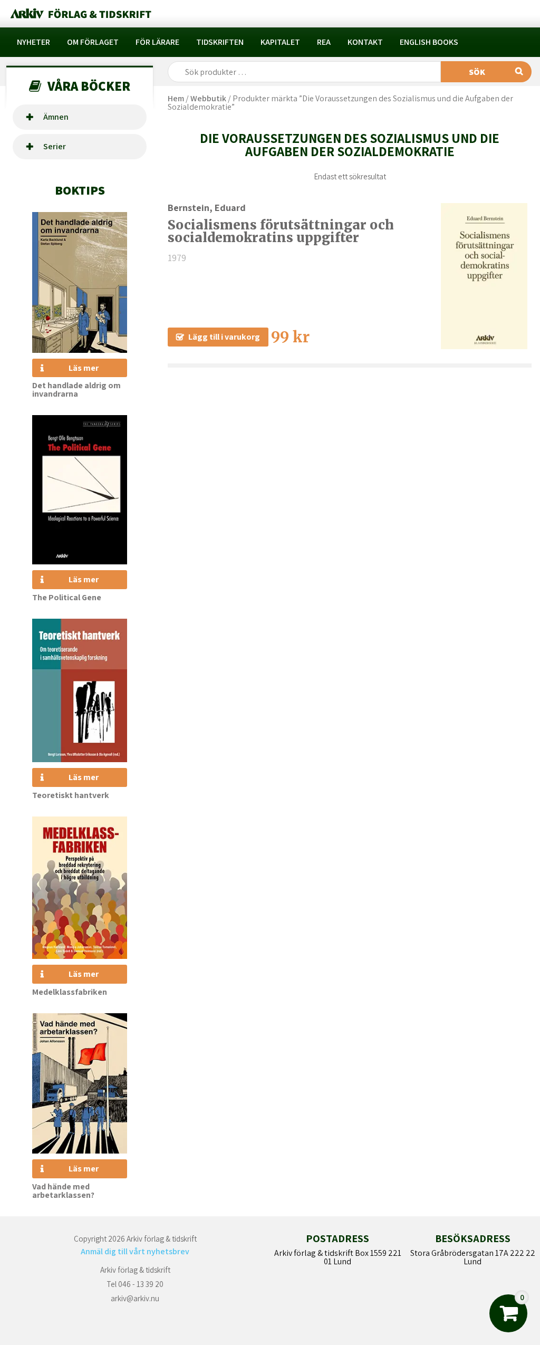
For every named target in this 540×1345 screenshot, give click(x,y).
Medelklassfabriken (69, 991)
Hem (176, 98)
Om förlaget (93, 41)
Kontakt (365, 41)
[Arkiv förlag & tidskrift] (79, 13)
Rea (324, 41)
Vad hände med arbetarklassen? (63, 1190)
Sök (477, 72)
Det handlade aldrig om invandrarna (76, 389)
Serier (54, 146)
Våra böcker (88, 85)
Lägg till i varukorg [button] (224, 336)
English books (429, 41)
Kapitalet (280, 41)
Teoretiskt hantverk (70, 795)
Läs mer (84, 367)
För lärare (157, 41)
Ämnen (56, 116)
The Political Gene (66, 597)
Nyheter (33, 41)
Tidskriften (220, 41)
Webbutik (208, 98)
